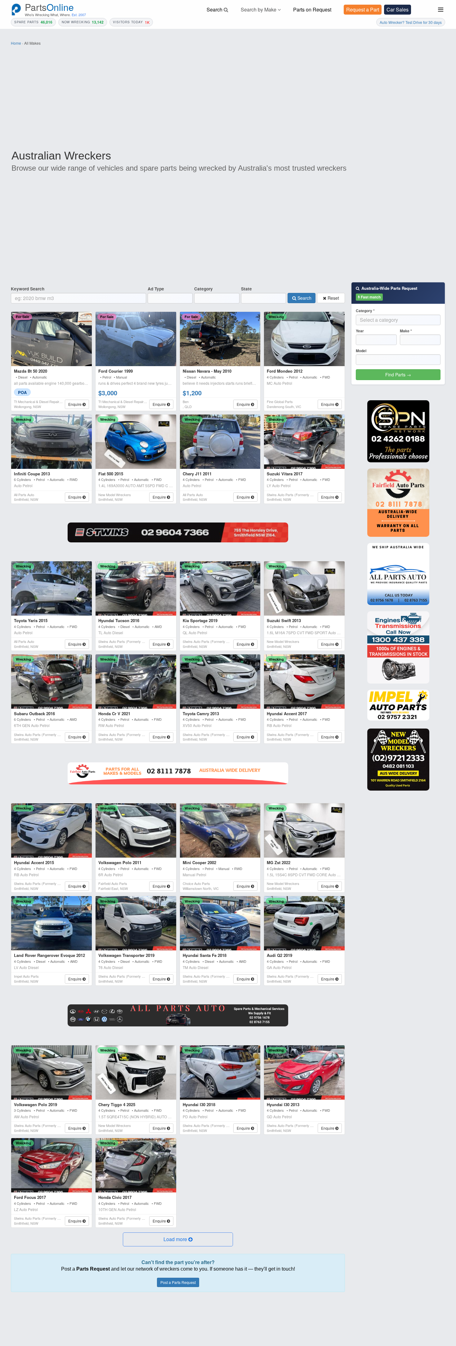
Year (360, 331)
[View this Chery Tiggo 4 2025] (136, 1072)
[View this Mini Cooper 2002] (220, 830)
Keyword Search (27, 289)
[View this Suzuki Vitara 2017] (304, 442)
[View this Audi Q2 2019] (304, 923)
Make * (406, 331)
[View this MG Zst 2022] (304, 830)
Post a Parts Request (178, 1282)
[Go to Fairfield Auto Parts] (178, 773)
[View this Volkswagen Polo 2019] (51, 1072)
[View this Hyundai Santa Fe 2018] (220, 923)
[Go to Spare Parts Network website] (178, 532)
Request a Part (362, 9)
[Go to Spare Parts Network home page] (398, 431)
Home (16, 43)
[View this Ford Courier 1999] (136, 339)
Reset (332, 298)
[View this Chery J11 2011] (220, 442)
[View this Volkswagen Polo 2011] (136, 830)
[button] (178, 1239)
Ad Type (156, 289)
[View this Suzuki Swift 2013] (304, 588)
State (246, 289)
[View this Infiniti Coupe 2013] (51, 442)
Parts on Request (312, 9)
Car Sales (398, 9)
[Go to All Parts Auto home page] (398, 574)
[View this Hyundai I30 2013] (304, 1072)
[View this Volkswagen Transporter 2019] (136, 923)
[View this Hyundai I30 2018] (220, 1072)
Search (303, 298)
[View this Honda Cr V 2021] (136, 681)
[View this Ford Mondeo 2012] (304, 339)
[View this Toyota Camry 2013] (220, 681)
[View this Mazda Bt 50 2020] (51, 339)
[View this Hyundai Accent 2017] (304, 681)
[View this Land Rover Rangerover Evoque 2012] (51, 923)
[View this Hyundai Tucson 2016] (136, 588)
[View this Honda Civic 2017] (136, 1165)
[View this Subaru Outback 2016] (51, 681)
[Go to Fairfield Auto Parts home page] (398, 503)
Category (203, 289)
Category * (365, 310)
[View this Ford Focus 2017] (51, 1165)
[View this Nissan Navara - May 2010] (220, 339)
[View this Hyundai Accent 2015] (51, 830)
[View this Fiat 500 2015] (136, 442)
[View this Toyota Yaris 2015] (51, 588)
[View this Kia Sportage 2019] (220, 588)
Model (361, 350)
